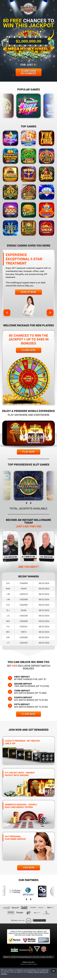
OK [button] (53, 971)
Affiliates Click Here (28, 962)
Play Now (28, 451)
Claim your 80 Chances (28, 72)
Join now (28, 867)
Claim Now (28, 714)
